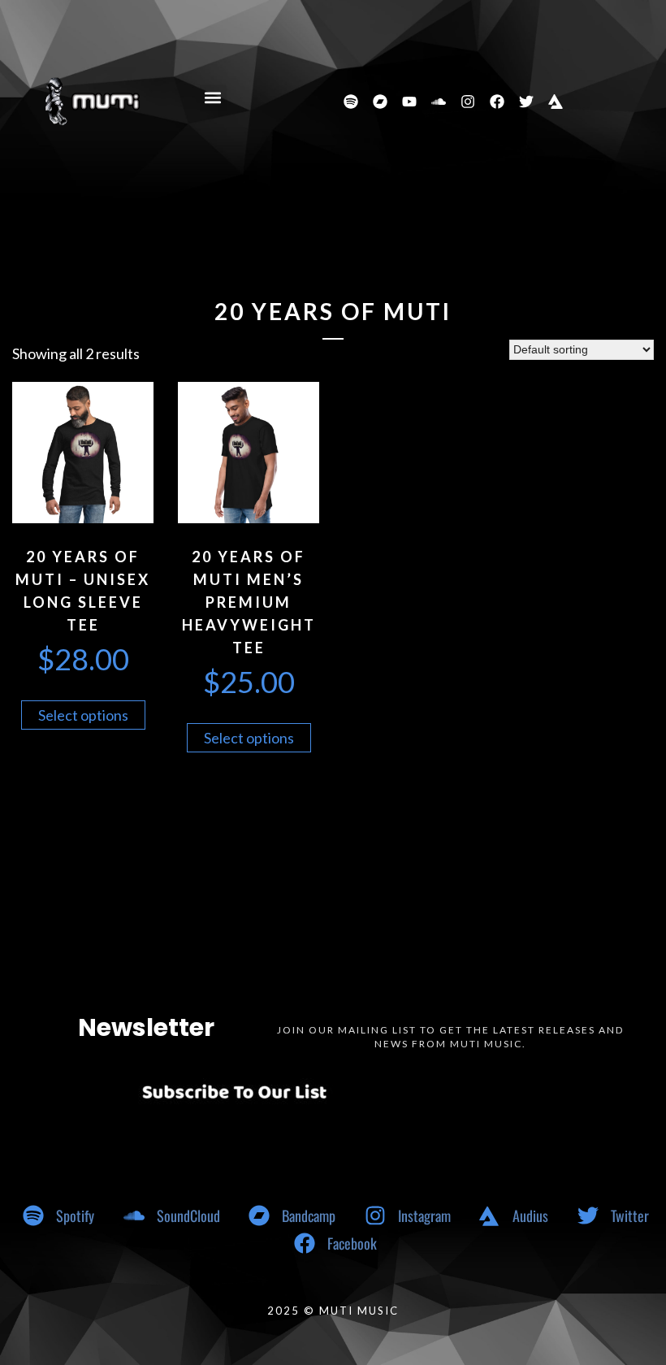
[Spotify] (350, 101)
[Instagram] (467, 101)
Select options (83, 715)
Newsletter (146, 1027)
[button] (213, 97)
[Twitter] (526, 101)
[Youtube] (409, 101)
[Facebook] (497, 101)
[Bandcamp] (380, 101)
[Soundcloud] (438, 101)
